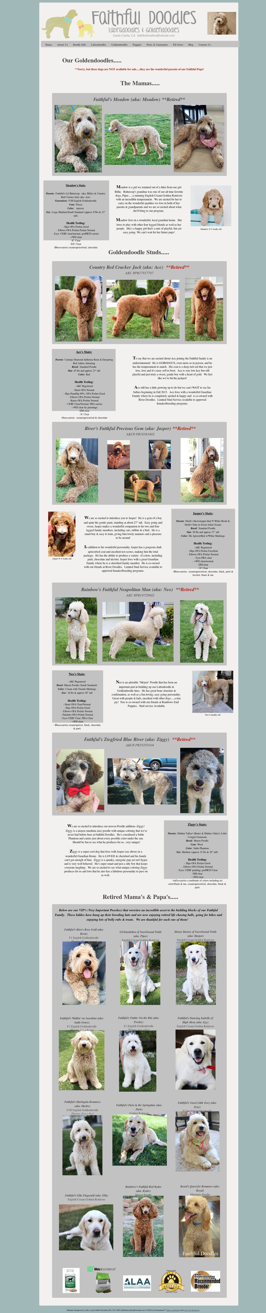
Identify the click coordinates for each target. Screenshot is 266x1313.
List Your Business (191, 1310)
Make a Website (173, 1310)
